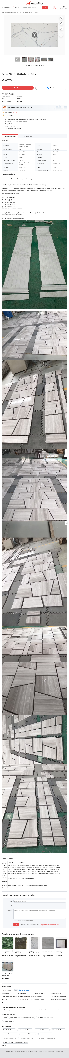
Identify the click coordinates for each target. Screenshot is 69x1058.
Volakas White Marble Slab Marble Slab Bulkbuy (15, 1042)
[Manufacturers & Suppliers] (34, 3)
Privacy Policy (59, 1051)
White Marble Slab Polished (10, 1034)
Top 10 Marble (40, 1038)
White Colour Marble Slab (9, 1038)
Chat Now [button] (52, 88)
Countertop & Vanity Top (27, 1017)
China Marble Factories (9, 1030)
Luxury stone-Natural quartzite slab (59, 996)
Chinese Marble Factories (58, 1030)
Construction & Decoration (12, 12)
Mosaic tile (4, 1000)
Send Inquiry (18, 88)
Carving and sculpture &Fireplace (26, 1000)
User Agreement (44, 1051)
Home (3, 12)
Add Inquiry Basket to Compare (35, 65)
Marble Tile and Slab (56, 993)
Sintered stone (38, 996)
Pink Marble (40, 1017)
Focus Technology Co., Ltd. (23, 1051)
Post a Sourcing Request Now (50, 924)
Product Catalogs (25, 990)
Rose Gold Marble (7, 1021)
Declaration (52, 1051)
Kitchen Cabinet (22, 993)
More (3, 1045)
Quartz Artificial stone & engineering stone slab (14, 996)
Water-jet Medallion (39, 1000)
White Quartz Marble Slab (26, 1038)
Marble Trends (51, 1038)
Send (16, 924)
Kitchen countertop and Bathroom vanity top (26, 996)
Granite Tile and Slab (39, 993)
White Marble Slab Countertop (28, 1034)
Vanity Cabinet (5, 993)
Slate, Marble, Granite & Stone (26, 12)
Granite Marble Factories (41, 1030)
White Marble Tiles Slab (46, 1034)
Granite (5, 1017)
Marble (36, 12)
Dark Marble (50, 1017)
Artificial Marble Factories (25, 1030)
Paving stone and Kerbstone (58, 1000)
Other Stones (13, 1017)
